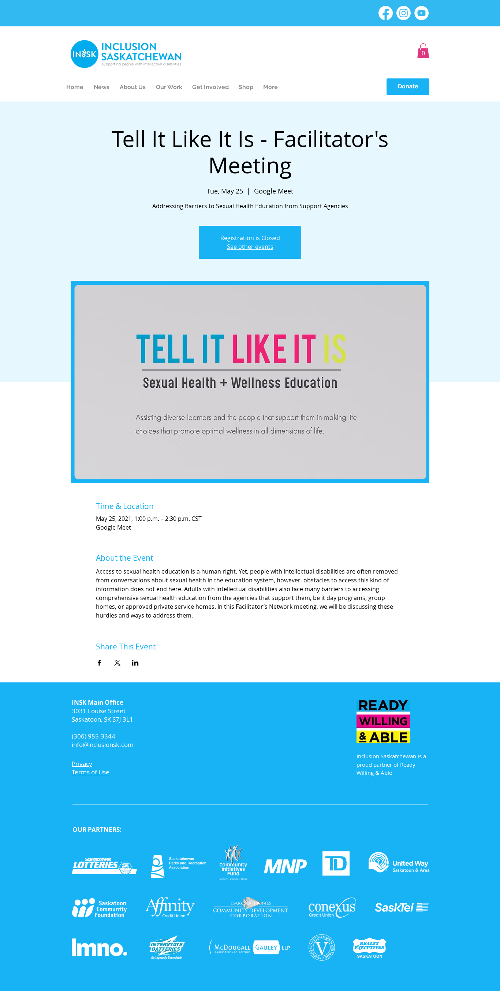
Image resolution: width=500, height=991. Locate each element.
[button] (423, 50)
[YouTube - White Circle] (421, 13)
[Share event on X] (117, 663)
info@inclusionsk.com (103, 744)
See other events (250, 247)
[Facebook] (385, 13)
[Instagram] (403, 13)
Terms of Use (90, 772)
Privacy (82, 763)
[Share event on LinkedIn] (135, 663)
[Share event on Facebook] (99, 663)
